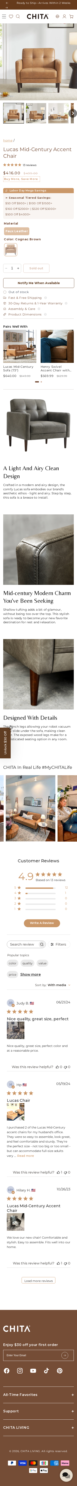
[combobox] (52, 985)
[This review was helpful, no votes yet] (57, 1067)
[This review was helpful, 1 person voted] (58, 1172)
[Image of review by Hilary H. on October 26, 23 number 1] (15, 1222)
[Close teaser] (11, 727)
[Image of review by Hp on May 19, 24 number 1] (15, 1112)
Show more (30, 974)
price (12, 975)
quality (27, 963)
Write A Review (42, 923)
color (12, 963)
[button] (4, 16)
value (42, 963)
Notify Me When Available (39, 283)
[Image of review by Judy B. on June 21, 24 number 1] (15, 1030)
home (7, 140)
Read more (25, 1156)
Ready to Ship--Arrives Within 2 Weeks (44, 2)
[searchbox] (22, 944)
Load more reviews (38, 1281)
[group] (19, 354)
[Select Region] (57, 16)
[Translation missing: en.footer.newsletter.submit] (65, 1355)
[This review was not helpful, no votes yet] (65, 1067)
